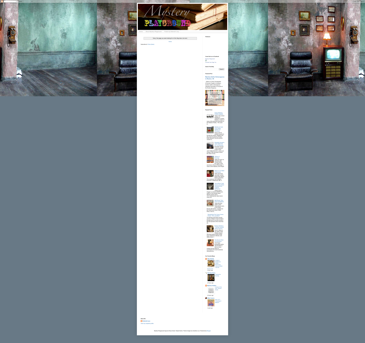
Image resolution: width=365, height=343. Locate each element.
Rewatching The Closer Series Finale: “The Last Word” (215, 215)
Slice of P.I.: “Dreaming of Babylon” (218, 301)
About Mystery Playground (153, 31)
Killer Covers (210, 298)
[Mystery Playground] (206, 60)
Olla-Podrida (210, 259)
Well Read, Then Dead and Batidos (219, 201)
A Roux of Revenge (217, 157)
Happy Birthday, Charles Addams (219, 113)
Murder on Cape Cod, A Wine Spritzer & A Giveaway (219, 129)
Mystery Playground (210, 58)
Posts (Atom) (151, 44)
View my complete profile (147, 323)
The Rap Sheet (211, 273)
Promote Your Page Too (210, 62)
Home (141, 31)
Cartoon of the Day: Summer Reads (218, 288)
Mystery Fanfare (211, 285)
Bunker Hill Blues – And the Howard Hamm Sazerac (219, 227)
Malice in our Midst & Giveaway (219, 171)
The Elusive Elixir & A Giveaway (219, 240)
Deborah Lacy (146, 321)
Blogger (209, 331)
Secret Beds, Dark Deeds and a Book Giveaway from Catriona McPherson (219, 186)
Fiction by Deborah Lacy (171, 31)
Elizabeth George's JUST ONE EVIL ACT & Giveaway (219, 144)
